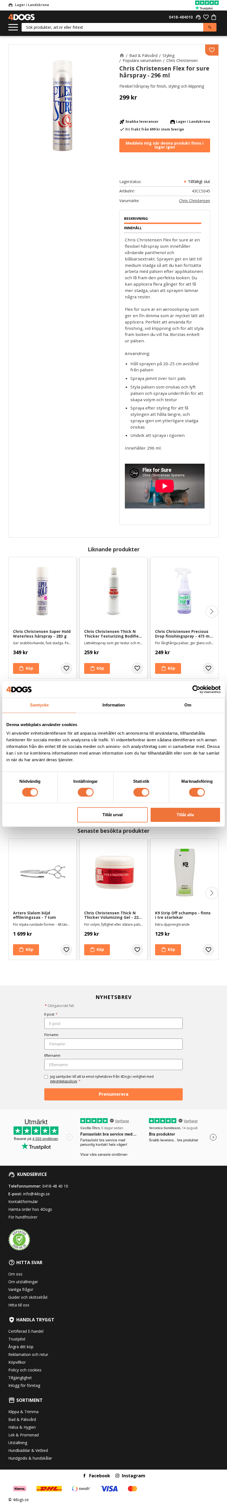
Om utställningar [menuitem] (23, 1281)
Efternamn (52, 1055)
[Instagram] (117, 1475)
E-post (51, 1014)
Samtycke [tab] (39, 705)
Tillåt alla (185, 815)
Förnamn (51, 1034)
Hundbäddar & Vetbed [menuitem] (28, 1450)
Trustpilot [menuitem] (16, 1339)
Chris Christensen (194, 201)
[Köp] (26, 668)
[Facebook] (84, 1475)
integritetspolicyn (63, 1081)
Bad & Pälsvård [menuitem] (22, 1419)
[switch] (86, 792)
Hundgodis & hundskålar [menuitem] (30, 1458)
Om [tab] (187, 705)
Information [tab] (113, 705)
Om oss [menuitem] (15, 1274)
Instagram (133, 1476)
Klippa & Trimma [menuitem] (23, 1411)
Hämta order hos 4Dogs (30, 1209)
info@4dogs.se (36, 1193)
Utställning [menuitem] (17, 1442)
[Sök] (209, 27)
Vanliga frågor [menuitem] (20, 1289)
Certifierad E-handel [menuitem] (25, 1331)
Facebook (99, 1476)
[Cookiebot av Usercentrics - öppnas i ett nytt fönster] (196, 689)
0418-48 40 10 (55, 1186)
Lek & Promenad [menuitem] (23, 1434)
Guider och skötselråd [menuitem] (27, 1297)
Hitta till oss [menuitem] (18, 1305)
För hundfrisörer (22, 1217)
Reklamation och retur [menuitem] (28, 1354)
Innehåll (133, 227)
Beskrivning (136, 218)
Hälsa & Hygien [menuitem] (22, 1427)
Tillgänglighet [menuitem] (20, 1377)
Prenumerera (113, 1094)
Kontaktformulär (23, 1201)
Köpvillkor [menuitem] (17, 1362)
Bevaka (164, 145)
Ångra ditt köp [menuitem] (20, 1346)
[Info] (168, 949)
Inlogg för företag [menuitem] (24, 1385)
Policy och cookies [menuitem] (25, 1370)
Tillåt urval (112, 815)
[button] (13, 27)
